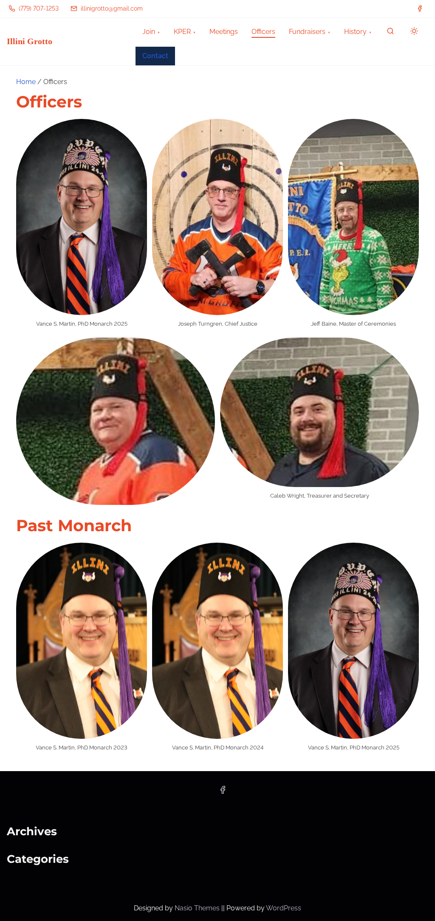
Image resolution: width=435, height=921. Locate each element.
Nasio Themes (198, 908)
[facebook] (419, 8)
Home (26, 82)
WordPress (283, 908)
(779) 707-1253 (38, 8)
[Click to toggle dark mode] (412, 32)
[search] (390, 33)
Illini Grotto (29, 41)
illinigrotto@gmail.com (111, 8)
